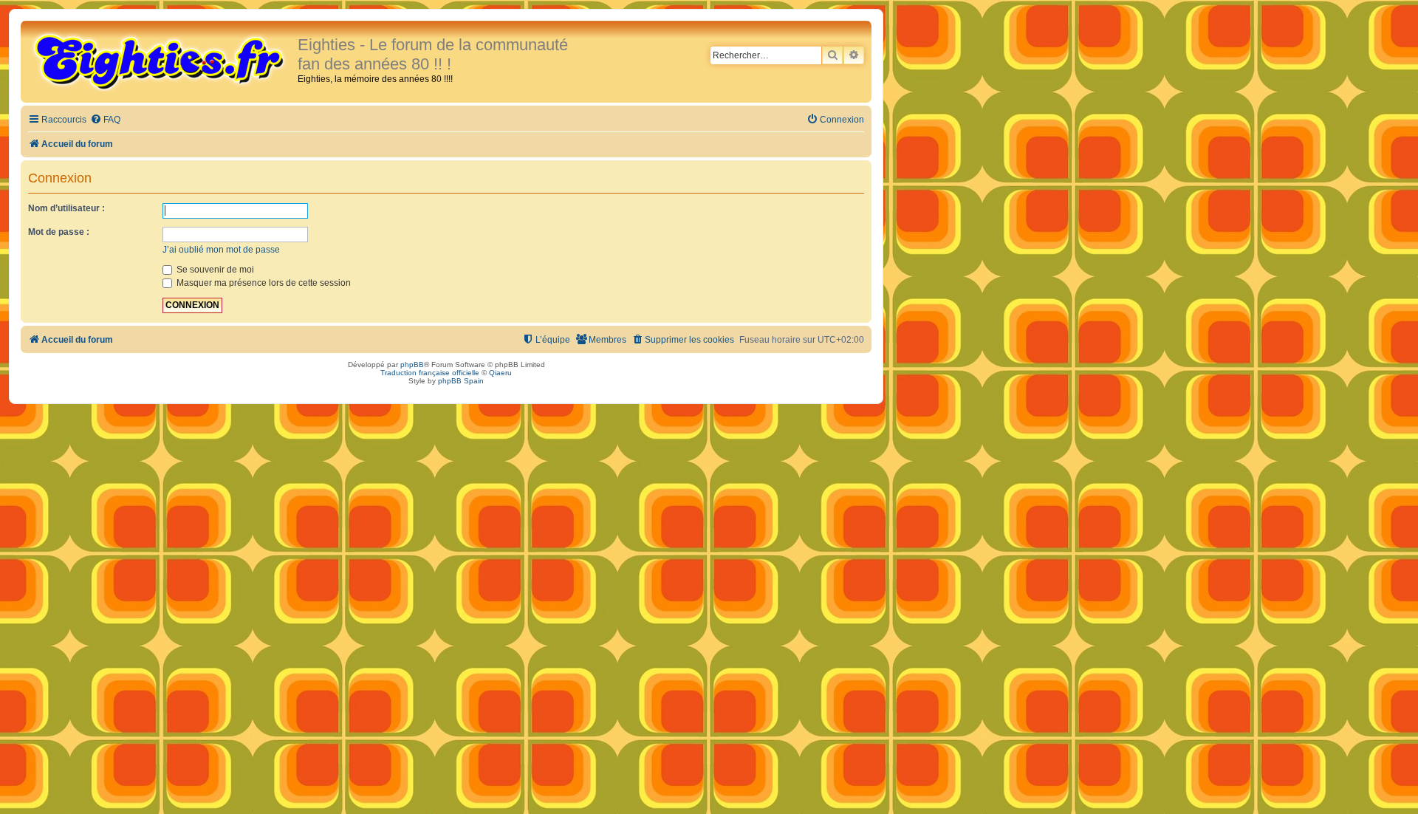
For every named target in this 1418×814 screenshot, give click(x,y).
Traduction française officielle (429, 373)
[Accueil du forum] (161, 60)
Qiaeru (500, 373)
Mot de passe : (58, 232)
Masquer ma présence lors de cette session (262, 283)
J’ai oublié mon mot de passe (221, 249)
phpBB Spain (461, 381)
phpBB (412, 364)
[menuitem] (105, 120)
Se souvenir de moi (214, 269)
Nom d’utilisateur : (66, 208)
